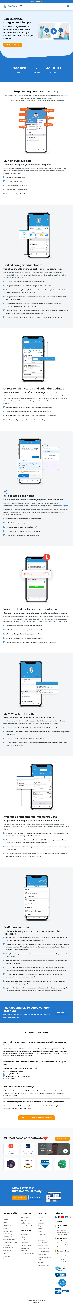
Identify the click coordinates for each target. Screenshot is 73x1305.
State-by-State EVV (44, 1254)
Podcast (40, 1220)
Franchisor (24, 1220)
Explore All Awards (62, 1138)
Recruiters (24, 1240)
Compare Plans (35, 1197)
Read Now (61, 1012)
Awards (5, 1219)
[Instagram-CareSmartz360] (70, 1217)
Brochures (41, 1262)
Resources (42, 1213)
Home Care (24, 1217)
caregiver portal (63, 505)
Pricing (5, 1222)
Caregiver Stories (43, 1248)
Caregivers (24, 1243)
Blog (39, 1226)
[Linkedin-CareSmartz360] (66, 1217)
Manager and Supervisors (25, 1249)
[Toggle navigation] (67, 6)
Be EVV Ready (36, 1)
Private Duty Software (28, 1226)
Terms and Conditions (10, 1259)
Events (40, 1228)
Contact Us (7, 1250)
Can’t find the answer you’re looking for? (36, 1118)
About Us (6, 1217)
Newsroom (41, 1223)
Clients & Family (26, 1245)
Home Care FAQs (43, 1265)
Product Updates (43, 1251)
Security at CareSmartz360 (8, 1246)
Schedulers (24, 1234)
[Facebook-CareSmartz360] (56, 1217)
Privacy (5, 1253)
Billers (23, 1237)
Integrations (7, 1225)
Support (6, 1228)
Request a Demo (18, 1197)
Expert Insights (42, 1243)
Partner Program (8, 1231)
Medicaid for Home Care (44, 1258)
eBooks (40, 1231)
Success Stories (43, 1246)
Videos (40, 1237)
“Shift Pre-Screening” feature (15, 1049)
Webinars (41, 1217)
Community (41, 1240)
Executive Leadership (27, 1253)
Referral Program (9, 1234)
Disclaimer (6, 1256)
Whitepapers (42, 1234)
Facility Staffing (26, 1223)
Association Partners (10, 1242)
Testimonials (7, 1237)
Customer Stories (9, 1239)
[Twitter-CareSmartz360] (59, 1217)
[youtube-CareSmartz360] (62, 1217)
